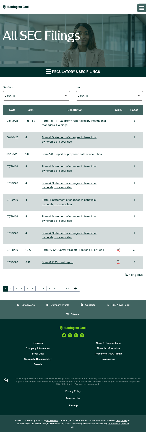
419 (68, 288)
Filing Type (8, 87)
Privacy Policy (73, 391)
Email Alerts (26, 304)
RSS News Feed (117, 304)
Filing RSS (133, 274)
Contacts (87, 304)
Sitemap (73, 314)
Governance (108, 359)
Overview (38, 343)
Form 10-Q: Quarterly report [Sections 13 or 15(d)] (73, 249)
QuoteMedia (52, 420)
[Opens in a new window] (64, 335)
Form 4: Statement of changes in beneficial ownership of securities (69, 139)
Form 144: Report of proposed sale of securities (72, 154)
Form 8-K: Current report (57, 262)
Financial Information (108, 348)
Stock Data (38, 354)
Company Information (38, 348)
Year (78, 87)
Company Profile (57, 304)
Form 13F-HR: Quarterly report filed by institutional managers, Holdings (74, 122)
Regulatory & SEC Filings (108, 354)
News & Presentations (108, 343)
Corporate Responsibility (38, 359)
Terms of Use (73, 398)
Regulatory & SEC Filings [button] (75, 72)
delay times (121, 420)
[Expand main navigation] (141, 8)
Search (38, 364)
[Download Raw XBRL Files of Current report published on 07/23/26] (118, 262)
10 (56, 288)
